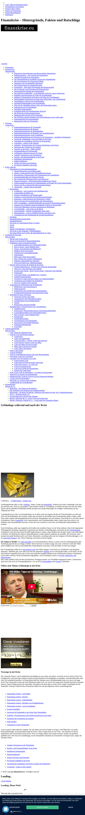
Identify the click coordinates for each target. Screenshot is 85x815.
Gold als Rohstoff (16, 352)
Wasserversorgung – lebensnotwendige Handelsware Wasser (35, 181)
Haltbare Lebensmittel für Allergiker (26, 261)
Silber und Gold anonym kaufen (25, 347)
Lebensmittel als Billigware (23, 193)
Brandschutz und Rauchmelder (25, 305)
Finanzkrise (9, 67)
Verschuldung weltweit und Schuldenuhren (29, 101)
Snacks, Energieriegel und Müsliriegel (27, 249)
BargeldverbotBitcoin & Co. (10, 385)
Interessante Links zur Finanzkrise (26, 121)
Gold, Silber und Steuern (23, 349)
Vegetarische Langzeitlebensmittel (26, 253)
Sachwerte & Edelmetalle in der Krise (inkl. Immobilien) (26, 712)
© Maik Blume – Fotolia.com (21, 501)
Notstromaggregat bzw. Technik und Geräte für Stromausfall (35, 267)
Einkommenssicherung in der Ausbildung (28, 135)
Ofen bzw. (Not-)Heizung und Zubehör (28, 269)
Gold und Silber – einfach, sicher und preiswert (30, 341)
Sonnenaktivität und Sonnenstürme (26, 119)
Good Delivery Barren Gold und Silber (28, 343)
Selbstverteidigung (20, 161)
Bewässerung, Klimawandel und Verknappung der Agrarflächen (36, 175)
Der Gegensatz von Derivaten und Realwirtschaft (31, 89)
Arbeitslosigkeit (74, 530)
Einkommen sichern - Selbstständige (19, 700)
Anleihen (26, 504)
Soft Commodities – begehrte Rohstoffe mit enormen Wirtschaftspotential (39, 203)
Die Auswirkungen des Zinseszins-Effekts (28, 81)
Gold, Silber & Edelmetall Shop (16, 5)
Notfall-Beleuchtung (21, 319)
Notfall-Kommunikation (22, 277)
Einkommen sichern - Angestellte (18, 694)
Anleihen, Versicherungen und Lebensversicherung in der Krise (36, 145)
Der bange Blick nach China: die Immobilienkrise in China (30, 233)
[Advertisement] (42, 47)
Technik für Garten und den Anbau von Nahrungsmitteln (34, 279)
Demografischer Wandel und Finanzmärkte (29, 91)
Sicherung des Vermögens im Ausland (27, 147)
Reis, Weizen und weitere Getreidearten (28, 259)
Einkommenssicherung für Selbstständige (28, 131)
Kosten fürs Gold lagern (22, 370)
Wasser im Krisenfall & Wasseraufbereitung (25, 241)
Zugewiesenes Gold (21, 360)
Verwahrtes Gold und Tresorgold (21, 356)
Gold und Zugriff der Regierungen (26, 368)
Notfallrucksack (19, 309)
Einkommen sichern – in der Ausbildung (21, 706)
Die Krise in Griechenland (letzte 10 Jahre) (25, 223)
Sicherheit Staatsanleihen (23, 109)
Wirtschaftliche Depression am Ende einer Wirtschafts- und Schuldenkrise (40, 99)
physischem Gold (29, 549)
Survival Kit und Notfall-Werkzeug (26, 323)
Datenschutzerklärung (13, 13)
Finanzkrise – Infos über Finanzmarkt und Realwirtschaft (34, 87)
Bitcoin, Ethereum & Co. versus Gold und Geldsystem (29, 398)
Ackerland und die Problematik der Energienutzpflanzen (33, 215)
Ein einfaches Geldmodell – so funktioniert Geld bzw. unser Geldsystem (39, 93)
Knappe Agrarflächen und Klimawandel (28, 195)
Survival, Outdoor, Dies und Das (25, 283)
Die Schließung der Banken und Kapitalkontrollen (27, 390)
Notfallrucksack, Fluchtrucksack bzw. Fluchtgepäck (28, 307)
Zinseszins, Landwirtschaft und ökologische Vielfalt (32, 199)
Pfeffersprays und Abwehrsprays (25, 287)
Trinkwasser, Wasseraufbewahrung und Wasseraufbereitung (35, 311)
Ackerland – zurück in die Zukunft (26, 143)
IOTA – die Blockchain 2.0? (20, 394)
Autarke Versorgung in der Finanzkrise (27, 155)
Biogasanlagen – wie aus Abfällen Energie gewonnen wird (34, 213)
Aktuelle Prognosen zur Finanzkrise (26, 77)
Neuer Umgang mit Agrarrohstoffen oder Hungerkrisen (33, 201)
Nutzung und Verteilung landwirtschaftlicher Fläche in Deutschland (37, 205)
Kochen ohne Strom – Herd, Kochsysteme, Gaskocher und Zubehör (38, 271)
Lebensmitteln (47, 561)
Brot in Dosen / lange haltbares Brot (26, 247)
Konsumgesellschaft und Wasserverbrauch (29, 177)
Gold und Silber (26, 542)
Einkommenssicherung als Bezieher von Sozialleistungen (34, 133)
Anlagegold (18, 337)
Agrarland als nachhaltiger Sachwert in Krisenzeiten (32, 141)
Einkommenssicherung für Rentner (26, 129)
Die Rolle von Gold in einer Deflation (23, 380)
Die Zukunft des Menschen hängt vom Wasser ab (31, 179)
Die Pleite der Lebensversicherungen (27, 113)
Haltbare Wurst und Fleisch (23, 251)
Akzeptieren (42, 807)
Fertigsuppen (18, 255)
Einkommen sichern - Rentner (17, 697)
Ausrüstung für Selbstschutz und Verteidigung (26, 285)
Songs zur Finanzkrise (13, 11)
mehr (70, 807)
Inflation (46, 551)
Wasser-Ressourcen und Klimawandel (27, 171)
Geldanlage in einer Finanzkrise (18, 725)
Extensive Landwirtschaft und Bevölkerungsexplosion (33, 197)
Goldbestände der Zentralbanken (21, 382)
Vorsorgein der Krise (9, 124)
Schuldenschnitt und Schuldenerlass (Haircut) (30, 111)
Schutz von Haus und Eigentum (25, 163)
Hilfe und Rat (11, 722)
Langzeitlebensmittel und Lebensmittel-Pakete (30, 245)
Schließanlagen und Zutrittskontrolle (27, 301)
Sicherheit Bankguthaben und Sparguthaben (29, 103)
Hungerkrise (14, 189)
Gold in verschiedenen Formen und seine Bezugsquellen (29, 354)
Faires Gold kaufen (16, 351)
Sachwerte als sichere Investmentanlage (23, 374)
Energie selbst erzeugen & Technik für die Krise (26, 265)
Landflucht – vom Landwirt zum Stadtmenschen (31, 191)
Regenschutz (18, 317)
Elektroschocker (19, 289)
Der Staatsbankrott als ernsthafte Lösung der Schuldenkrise (34, 79)
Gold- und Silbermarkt (22, 339)
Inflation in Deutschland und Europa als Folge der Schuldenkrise (36, 97)
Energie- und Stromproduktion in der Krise (29, 157)
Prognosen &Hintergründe (10, 70)
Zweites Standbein (13, 709)
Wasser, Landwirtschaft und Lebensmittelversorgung (32, 173)
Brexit (12, 227)
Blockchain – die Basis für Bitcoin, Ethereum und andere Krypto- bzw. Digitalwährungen (41, 392)
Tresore (16, 303)
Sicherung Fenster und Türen (24, 297)
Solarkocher (18, 273)
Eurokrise (13, 217)
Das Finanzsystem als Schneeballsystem (28, 85)
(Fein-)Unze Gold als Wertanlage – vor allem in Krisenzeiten (31, 372)
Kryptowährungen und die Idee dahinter (24, 396)
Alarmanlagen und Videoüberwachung (27, 299)
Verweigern (14, 807)
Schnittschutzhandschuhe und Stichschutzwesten (31, 293)
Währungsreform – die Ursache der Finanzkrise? (31, 75)
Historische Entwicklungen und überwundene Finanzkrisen (35, 73)
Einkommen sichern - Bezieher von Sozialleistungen (25, 703)
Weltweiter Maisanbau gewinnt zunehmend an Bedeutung (34, 207)
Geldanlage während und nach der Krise (28, 153)
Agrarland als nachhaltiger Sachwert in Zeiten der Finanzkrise (28, 764)
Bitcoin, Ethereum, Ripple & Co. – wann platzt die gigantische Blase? (34, 400)
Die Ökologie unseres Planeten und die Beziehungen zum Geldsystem (38, 117)
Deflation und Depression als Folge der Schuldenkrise (33, 95)
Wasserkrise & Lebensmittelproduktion (23, 169)
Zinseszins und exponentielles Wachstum (28, 83)
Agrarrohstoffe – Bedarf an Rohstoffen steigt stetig (31, 211)
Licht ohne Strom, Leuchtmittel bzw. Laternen (30, 275)
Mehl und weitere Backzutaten (25, 257)
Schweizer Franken (10, 538)
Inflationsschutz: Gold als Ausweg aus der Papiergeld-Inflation (31, 376)
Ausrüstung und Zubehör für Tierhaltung (28, 281)
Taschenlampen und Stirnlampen (25, 321)
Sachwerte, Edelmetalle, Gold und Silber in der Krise (32, 139)
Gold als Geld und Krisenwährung (22, 335)
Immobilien (48, 504)
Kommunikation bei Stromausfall (25, 151)
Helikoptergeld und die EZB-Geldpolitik (28, 115)
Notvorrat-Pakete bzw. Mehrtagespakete (28, 263)
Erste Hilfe (18, 327)
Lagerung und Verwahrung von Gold (23, 358)
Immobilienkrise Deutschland (20, 219)
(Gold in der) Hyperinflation (19, 378)
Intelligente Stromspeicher (23, 159)
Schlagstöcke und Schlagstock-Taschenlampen (30, 291)
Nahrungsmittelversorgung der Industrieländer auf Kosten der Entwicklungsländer (42, 183)
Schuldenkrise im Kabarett (14, 7)
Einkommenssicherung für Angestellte (27, 127)
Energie (58, 561)
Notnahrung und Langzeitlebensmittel (23, 243)
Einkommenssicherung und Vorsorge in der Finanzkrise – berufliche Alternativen (42, 137)
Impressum (9, 15)
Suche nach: (5, 605)
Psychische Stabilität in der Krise (25, 165)
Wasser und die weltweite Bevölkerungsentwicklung (32, 185)
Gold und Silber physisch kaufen (25, 345)
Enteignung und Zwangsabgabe (25, 107)
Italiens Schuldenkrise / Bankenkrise (22, 229)
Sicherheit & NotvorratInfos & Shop (13, 236)
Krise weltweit (10, 167)
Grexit (12, 225)
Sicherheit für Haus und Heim (20, 295)
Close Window (6, 781)
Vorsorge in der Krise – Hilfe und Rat (27, 149)
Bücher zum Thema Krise (19, 239)
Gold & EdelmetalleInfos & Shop (12, 330)
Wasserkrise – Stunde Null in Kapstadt (27, 187)
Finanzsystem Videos (12, 9)
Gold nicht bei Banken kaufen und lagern (28, 362)
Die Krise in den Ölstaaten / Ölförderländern (25, 231)
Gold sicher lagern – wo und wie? (26, 364)
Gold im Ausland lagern (22, 366)
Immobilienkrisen (16, 221)
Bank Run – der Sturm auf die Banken (23, 388)
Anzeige (4, 64)
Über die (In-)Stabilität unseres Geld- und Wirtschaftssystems (35, 105)
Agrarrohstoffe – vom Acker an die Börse (28, 209)
